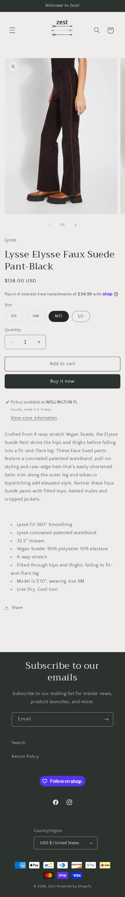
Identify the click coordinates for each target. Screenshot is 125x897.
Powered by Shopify (74, 886)
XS (17, 317)
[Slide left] (49, 225)
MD (59, 316)
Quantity (13, 330)
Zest (52, 886)
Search (19, 743)
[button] (12, 30)
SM (39, 317)
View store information (34, 418)
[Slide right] (75, 225)
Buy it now (62, 381)
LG (81, 316)
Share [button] (17, 607)
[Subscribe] (106, 719)
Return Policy (25, 756)
